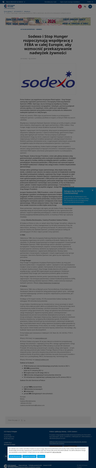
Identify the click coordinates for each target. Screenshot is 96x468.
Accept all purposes (15, 456)
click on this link (56, 452)
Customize (41, 456)
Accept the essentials (29, 456)
